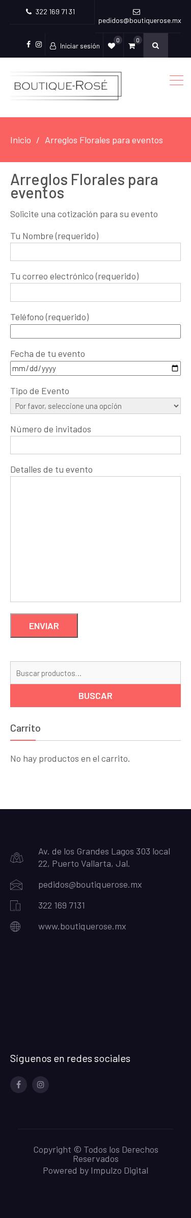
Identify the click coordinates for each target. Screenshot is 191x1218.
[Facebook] (18, 1084)
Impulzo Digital (119, 1170)
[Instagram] (40, 1084)
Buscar (95, 695)
